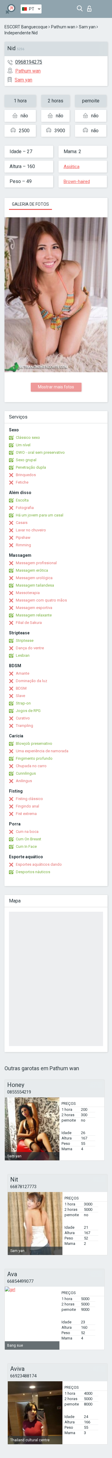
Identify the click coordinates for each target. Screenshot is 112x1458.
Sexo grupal (26, 460)
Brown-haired (77, 181)
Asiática (71, 166)
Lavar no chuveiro (31, 530)
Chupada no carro (31, 766)
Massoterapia (28, 592)
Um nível (23, 445)
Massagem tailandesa (35, 585)
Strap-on (23, 703)
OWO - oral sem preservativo (40, 452)
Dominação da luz (31, 681)
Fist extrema (26, 813)
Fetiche (22, 482)
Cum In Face (26, 846)
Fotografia (25, 507)
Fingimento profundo (34, 758)
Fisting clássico (29, 798)
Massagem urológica (34, 578)
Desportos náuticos (33, 872)
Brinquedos (26, 475)
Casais (21, 522)
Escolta (22, 500)
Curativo (23, 718)
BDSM (21, 688)
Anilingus (24, 781)
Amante (22, 673)
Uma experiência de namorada (42, 751)
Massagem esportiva (34, 607)
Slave (20, 695)
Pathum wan (63, 26)
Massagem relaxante (34, 615)
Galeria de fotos (30, 204)
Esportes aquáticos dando (39, 864)
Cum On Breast (28, 839)
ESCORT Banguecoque (25, 26)
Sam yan (87, 26)
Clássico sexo (28, 437)
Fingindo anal (27, 806)
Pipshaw (23, 537)
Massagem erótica (32, 570)
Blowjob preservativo (34, 743)
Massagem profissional (36, 563)
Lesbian (23, 655)
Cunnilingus (26, 773)
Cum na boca (27, 831)
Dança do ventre (30, 648)
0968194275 (28, 62)
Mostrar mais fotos (56, 387)
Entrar (90, 7)
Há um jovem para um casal (39, 515)
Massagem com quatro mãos (41, 600)
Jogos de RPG (28, 710)
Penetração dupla (31, 467)
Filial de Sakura (29, 622)
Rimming (23, 545)
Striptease (24, 640)
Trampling (24, 725)
